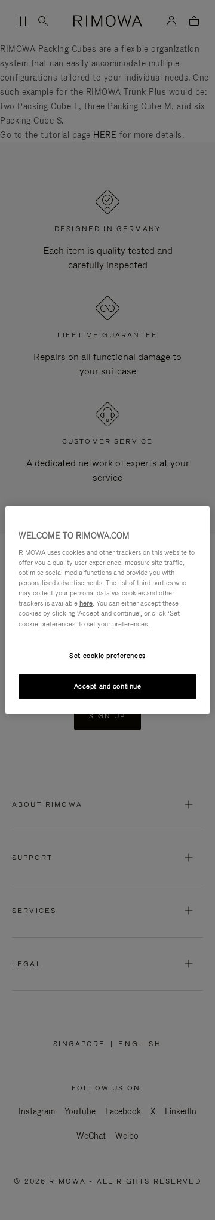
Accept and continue (108, 686)
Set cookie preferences (107, 655)
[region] (107, 610)
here (86, 603)
